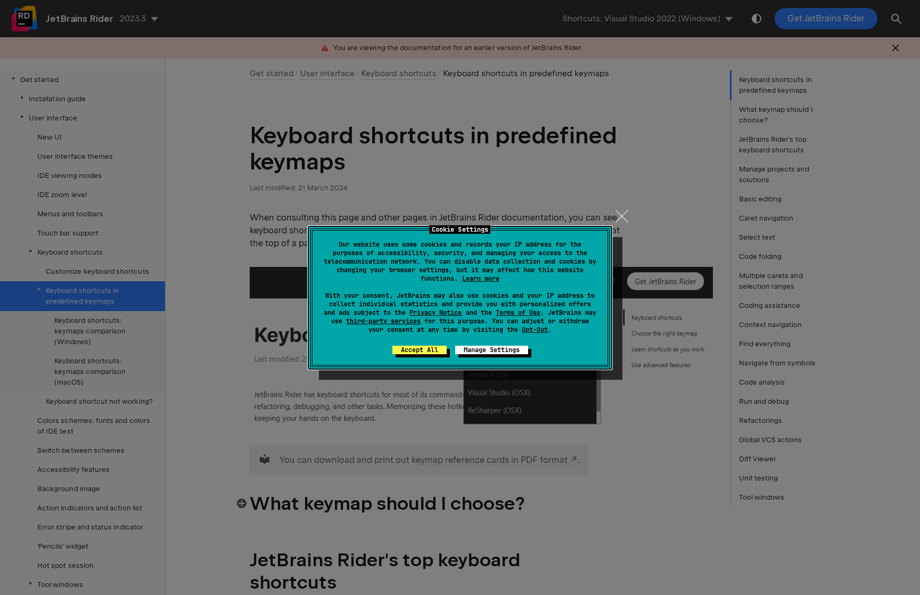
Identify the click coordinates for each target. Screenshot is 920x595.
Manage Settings (492, 350)
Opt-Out (535, 329)
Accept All (419, 350)
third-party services (383, 321)
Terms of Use (518, 312)
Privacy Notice (435, 312)
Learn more (480, 278)
